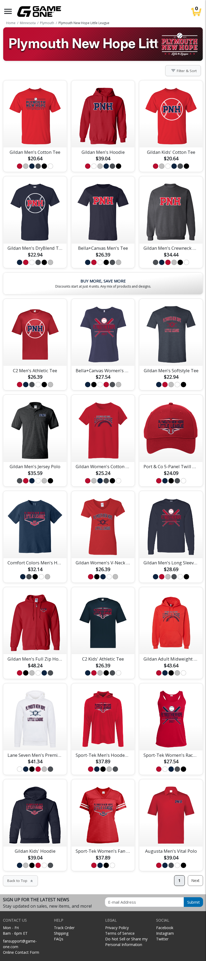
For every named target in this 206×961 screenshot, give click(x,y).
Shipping (61, 933)
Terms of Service (120, 933)
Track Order (64, 927)
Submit (193, 902)
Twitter (162, 938)
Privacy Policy (117, 927)
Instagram (165, 933)
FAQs (58, 938)
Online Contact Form (21, 952)
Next (195, 880)
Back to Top (20, 880)
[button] (8, 11)
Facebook (164, 927)
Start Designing (35, 137)
